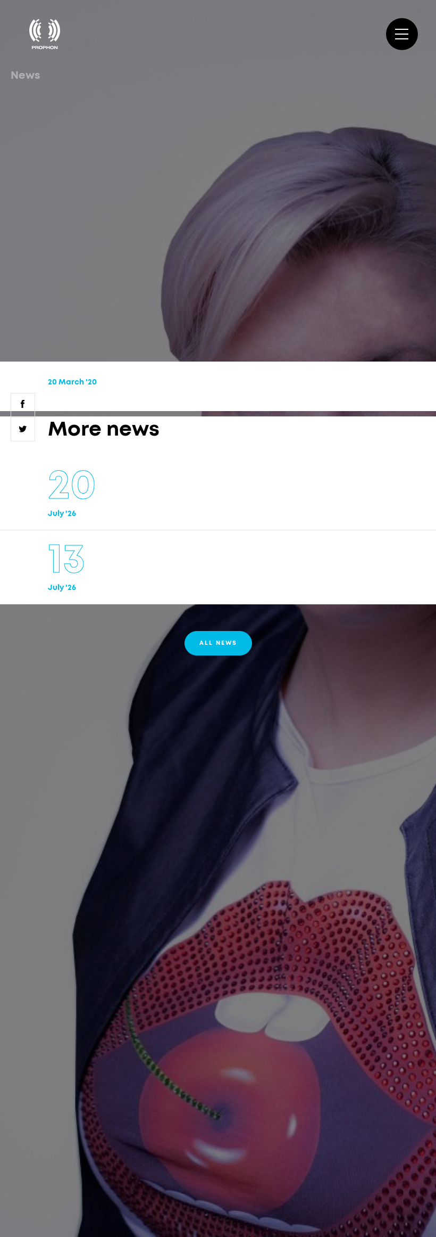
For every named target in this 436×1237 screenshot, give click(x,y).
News (25, 75)
